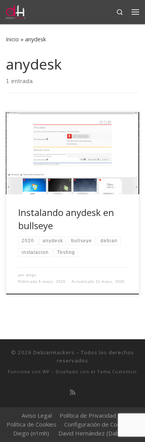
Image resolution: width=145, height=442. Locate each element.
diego (31, 275)
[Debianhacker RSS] (72, 392)
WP (46, 371)
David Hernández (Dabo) (91, 433)
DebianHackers (54, 352)
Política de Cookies (31, 424)
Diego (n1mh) (31, 433)
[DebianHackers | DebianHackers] (15, 11)
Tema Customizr (117, 371)
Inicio (12, 39)
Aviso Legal (37, 415)
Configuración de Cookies (97, 424)
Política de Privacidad (88, 415)
